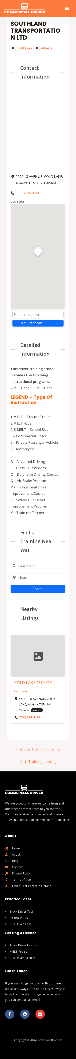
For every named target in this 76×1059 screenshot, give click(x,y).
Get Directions (31, 322)
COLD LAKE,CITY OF (33, 682)
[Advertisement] (38, 126)
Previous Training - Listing (38, 749)
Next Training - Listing (38, 761)
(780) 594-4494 (29, 717)
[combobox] (38, 314)
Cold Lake (21, 691)
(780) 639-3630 (27, 193)
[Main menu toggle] (67, 8)
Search (38, 588)
